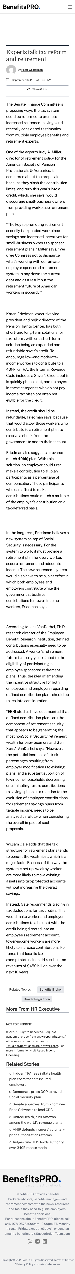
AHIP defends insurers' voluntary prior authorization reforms (37, 1132)
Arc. (25, 1259)
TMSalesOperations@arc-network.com (32, 1045)
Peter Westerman (32, 69)
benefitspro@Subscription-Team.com (43, 1233)
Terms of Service (64, 1259)
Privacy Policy (24, 1264)
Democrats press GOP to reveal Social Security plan (35, 1094)
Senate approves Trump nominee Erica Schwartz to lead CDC (37, 1107)
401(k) (23, 458)
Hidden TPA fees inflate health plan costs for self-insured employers (35, 1079)
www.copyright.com (50, 1036)
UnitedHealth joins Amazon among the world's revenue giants (35, 1119)
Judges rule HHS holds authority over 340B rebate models (36, 1145)
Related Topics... (21, 989)
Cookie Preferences (48, 1264)
